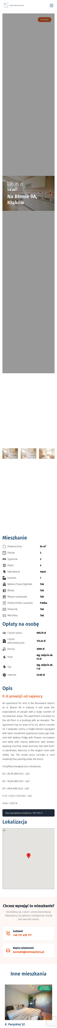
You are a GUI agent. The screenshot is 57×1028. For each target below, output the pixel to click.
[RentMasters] (13, 5)
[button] (51, 193)
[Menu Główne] (51, 5)
